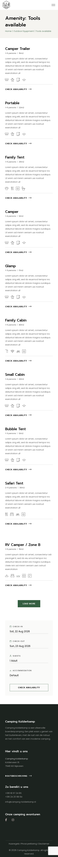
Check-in (18, 626)
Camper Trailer (17, 48)
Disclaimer (43, 843)
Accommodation (22, 670)
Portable (12, 103)
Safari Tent (14, 483)
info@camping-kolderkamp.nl (20, 801)
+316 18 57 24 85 (13, 793)
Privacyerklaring (29, 843)
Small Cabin (15, 374)
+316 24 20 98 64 (13, 796)
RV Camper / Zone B (22, 545)
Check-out (19, 641)
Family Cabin (16, 320)
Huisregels (14, 843)
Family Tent (14, 157)
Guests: (17, 656)
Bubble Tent (15, 429)
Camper (11, 211)
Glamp (10, 266)
